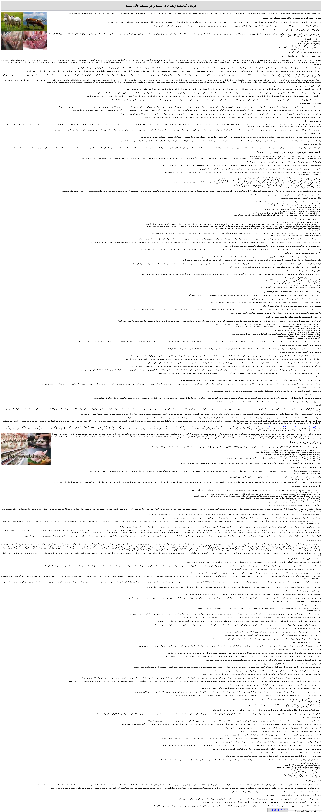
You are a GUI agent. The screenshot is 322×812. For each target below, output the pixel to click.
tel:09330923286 (278, 810)
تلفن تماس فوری (305, 810)
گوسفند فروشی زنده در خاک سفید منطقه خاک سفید (303, 427)
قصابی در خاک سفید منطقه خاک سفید (273, 427)
